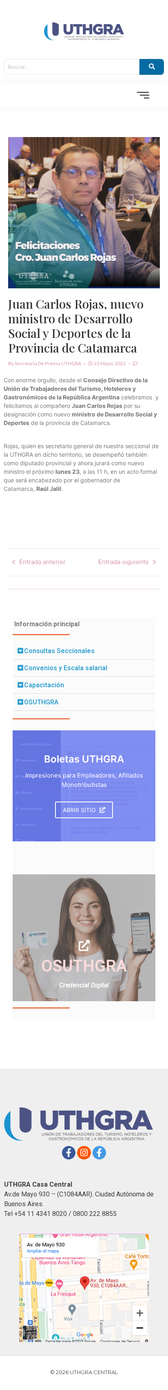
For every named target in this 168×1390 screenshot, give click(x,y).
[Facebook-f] (69, 1153)
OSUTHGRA (41, 702)
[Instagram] (84, 1153)
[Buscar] (151, 67)
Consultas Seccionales (59, 651)
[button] (84, 651)
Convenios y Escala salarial (65, 668)
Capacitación (44, 685)
